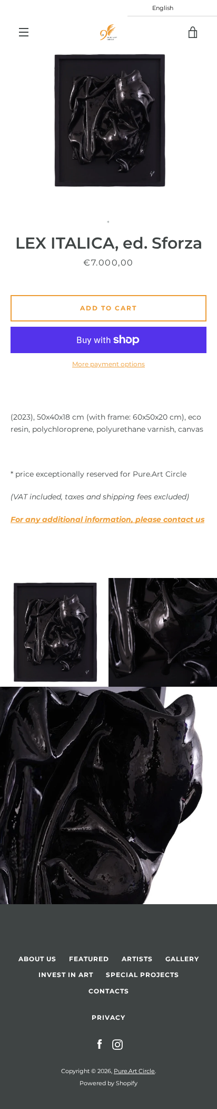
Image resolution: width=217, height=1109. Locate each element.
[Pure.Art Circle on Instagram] (117, 1044)
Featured (89, 959)
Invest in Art (65, 975)
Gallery (182, 959)
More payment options (108, 364)
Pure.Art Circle (134, 1071)
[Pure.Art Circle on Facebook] (99, 1044)
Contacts (108, 991)
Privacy (108, 1017)
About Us (37, 959)
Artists (137, 959)
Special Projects (142, 975)
